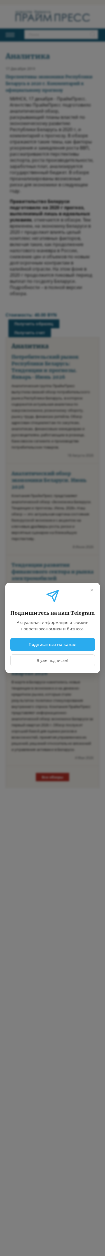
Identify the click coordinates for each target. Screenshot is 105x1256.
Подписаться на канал (52, 644)
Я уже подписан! (52, 660)
